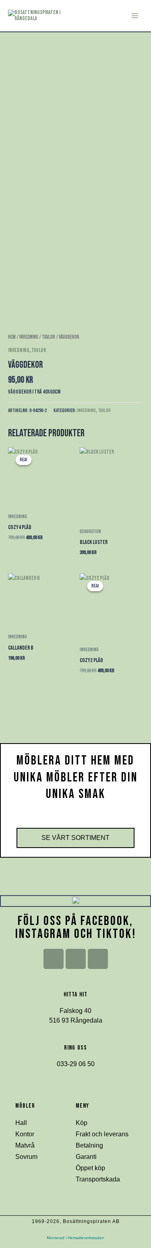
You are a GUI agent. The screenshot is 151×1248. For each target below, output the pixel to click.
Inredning (28, 337)
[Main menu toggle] (135, 16)
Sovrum (26, 1156)
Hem (12, 337)
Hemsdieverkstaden (86, 1237)
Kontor (24, 1134)
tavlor (48, 337)
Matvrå (25, 1145)
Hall (21, 1122)
